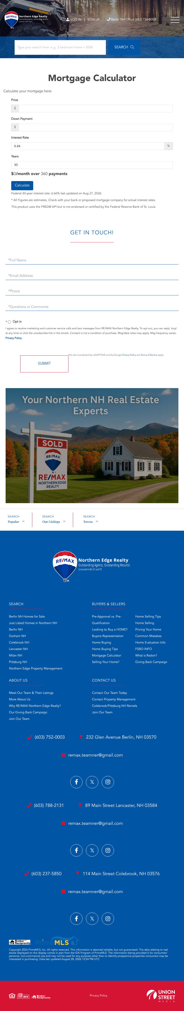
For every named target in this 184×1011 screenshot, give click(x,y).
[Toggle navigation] (175, 20)
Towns (88, 521)
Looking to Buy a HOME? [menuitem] (109, 629)
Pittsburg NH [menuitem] (18, 662)
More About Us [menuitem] (19, 699)
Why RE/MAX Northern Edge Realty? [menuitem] (35, 706)
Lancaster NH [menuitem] (18, 649)
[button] (124, 47)
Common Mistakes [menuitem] (148, 636)
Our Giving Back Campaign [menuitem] (28, 712)
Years (14, 156)
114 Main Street (120, 874)
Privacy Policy (14, 338)
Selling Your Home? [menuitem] (105, 662)
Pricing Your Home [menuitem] (148, 629)
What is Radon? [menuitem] (146, 655)
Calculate (22, 185)
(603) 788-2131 (49, 806)
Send (44, 363)
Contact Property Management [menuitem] (113, 699)
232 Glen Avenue (120, 737)
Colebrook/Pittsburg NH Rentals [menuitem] (114, 706)
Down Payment (22, 119)
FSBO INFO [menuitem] (143, 649)
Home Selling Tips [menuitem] (148, 616)
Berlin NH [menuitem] (16, 629)
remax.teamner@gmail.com (95, 755)
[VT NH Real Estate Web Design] (161, 996)
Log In (75, 19)
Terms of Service (149, 355)
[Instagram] (108, 782)
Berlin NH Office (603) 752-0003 (133, 19)
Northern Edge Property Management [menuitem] (35, 668)
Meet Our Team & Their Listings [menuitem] (31, 693)
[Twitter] (92, 782)
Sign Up (93, 19)
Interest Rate (20, 137)
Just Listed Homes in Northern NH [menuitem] (33, 623)
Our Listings (51, 521)
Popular (13, 521)
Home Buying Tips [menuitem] (105, 649)
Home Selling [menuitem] (144, 623)
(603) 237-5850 (46, 874)
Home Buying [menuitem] (101, 642)
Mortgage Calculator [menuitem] (106, 655)
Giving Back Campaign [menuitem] (151, 662)
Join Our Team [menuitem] (19, 719)
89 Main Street (120, 806)
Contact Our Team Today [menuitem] (109, 693)
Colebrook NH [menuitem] (19, 642)
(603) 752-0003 (50, 737)
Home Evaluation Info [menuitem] (150, 642)
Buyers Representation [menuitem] (107, 636)
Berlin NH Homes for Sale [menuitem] (27, 616)
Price (14, 100)
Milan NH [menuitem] (15, 655)
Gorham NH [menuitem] (17, 636)
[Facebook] (76, 782)
